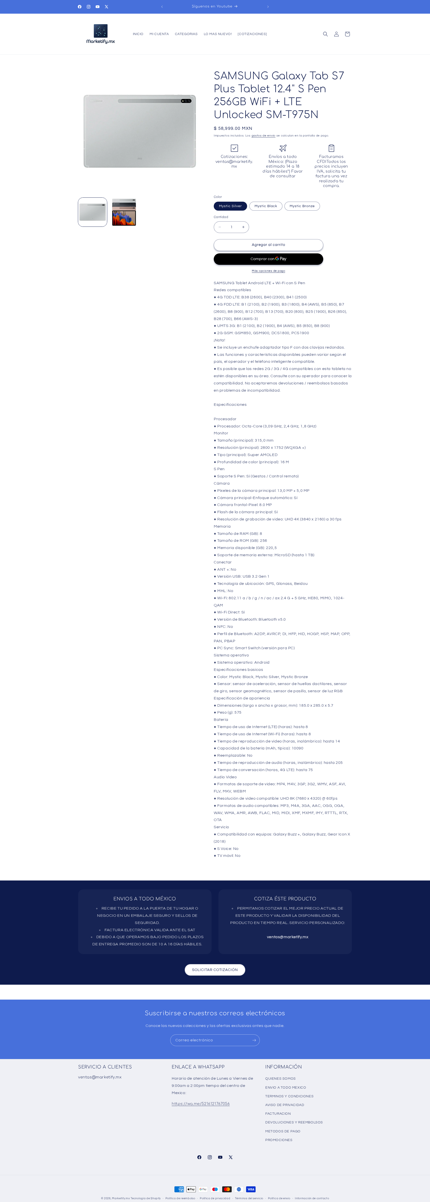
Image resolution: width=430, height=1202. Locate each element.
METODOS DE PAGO (283, 1131)
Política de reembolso (180, 1198)
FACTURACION (278, 1113)
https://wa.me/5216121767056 (201, 1104)
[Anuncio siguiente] (268, 6)
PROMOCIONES (279, 1140)
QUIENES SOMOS (280, 1078)
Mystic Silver (230, 206)
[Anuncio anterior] (162, 6)
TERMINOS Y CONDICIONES (289, 1096)
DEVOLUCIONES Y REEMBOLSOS (294, 1122)
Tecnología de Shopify (146, 1198)
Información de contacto (312, 1198)
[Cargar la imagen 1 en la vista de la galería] (92, 212)
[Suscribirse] (254, 1040)
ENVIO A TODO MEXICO (285, 1087)
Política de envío (279, 1198)
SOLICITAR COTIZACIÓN (215, 970)
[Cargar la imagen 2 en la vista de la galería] (123, 212)
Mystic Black (266, 206)
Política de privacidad (215, 1198)
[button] (325, 34)
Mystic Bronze (302, 206)
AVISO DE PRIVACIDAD (284, 1105)
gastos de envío (264, 135)
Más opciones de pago (268, 271)
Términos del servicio (249, 1198)
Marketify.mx (121, 1198)
